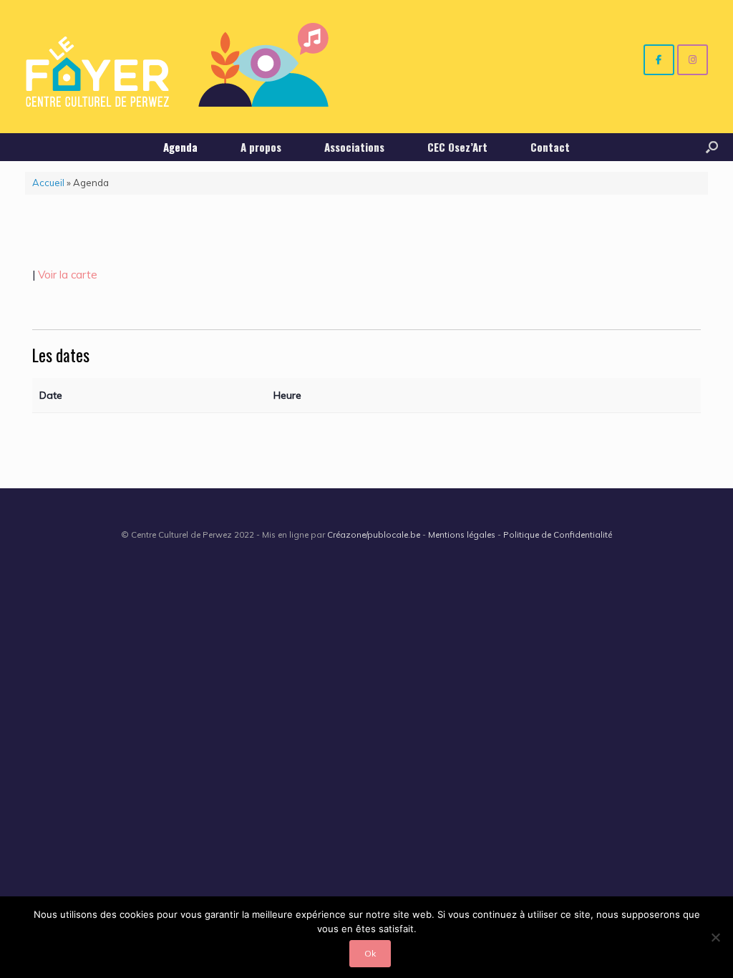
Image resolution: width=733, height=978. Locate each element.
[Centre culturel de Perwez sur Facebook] (659, 59)
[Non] (715, 937)
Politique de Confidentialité (557, 534)
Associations (354, 147)
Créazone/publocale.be (373, 534)
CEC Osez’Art (457, 147)
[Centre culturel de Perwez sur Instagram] (692, 59)
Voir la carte (67, 274)
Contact (550, 147)
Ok (370, 953)
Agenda (180, 147)
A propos (261, 147)
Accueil (48, 182)
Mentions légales (461, 534)
